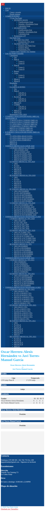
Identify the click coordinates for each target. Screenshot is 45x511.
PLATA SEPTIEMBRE (22, 193)
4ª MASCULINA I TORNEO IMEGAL (24, 122)
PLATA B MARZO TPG (23, 295)
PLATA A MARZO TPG (23, 293)
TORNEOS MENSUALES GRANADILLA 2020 (23, 217)
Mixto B (17, 81)
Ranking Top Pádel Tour (26, 46)
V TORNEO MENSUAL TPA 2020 (22, 203)
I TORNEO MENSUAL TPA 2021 (22, 260)
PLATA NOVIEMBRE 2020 (24, 207)
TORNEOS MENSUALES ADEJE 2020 (19, 146)
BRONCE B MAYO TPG (23, 315)
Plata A (16, 59)
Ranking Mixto (23, 48)
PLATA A (17, 325)
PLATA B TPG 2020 (21, 224)
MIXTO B (17, 112)
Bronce (16, 71)
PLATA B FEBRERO (21, 266)
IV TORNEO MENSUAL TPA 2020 (23, 189)
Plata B (16, 65)
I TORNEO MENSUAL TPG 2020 (22, 219)
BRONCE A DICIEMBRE (23, 252)
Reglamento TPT (24, 50)
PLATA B (17, 97)
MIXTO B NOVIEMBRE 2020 (25, 215)
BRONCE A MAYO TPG (23, 313)
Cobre (16, 73)
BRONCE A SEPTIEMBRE (24, 281)
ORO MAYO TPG (20, 307)
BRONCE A (18, 329)
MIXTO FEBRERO (21, 272)
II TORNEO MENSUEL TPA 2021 (22, 274)
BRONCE (17, 103)
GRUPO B (22, 95)
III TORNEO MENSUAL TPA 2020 (22, 175)
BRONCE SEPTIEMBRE (23, 197)
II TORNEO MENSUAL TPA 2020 (22, 162)
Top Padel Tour (15, 38)
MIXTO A (17, 110)
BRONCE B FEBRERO (22, 270)
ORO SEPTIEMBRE (21, 191)
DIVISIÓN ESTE (20, 28)
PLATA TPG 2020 (20, 223)
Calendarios (14, 55)
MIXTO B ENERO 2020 (23, 160)
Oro (15, 57)
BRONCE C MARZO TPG (24, 301)
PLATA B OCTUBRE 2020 (24, 236)
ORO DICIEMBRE (21, 246)
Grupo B (21, 63)
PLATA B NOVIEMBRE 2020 (25, 209)
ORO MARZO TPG (21, 291)
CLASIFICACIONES (17, 87)
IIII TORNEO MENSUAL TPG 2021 (23, 337)
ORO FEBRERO (20, 262)
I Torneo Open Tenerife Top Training (22, 52)
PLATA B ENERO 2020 (22, 154)
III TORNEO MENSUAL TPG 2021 (23, 321)
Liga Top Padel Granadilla (14, 53)
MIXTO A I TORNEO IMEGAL (21, 128)
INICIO (8, 8)
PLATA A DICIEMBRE (22, 248)
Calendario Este (23, 34)
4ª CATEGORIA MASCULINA (21, 138)
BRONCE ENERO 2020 (23, 156)
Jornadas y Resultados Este (27, 32)
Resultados (13, 83)
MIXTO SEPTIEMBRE (22, 285)
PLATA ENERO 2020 (22, 152)
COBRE (17, 105)
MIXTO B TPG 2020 (21, 228)
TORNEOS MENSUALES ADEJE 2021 (19, 258)
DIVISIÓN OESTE (21, 20)
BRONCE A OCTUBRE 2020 (25, 238)
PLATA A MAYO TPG (22, 309)
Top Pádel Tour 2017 (21, 44)
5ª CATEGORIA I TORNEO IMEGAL (23, 124)
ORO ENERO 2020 (21, 150)
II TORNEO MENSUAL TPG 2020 (22, 230)
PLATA (16, 166)
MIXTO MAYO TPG (21, 319)
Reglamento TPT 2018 (26, 42)
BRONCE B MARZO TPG (24, 299)
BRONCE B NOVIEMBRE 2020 (26, 213)
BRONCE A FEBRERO (22, 268)
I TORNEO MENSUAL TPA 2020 (22, 148)
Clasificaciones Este (25, 30)
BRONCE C (18, 333)
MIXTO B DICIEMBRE (23, 256)
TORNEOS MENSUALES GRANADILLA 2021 (23, 287)
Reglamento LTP (20, 36)
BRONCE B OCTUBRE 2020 (25, 240)
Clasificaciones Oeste (25, 22)
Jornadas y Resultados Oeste (28, 24)
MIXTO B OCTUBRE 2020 (24, 242)
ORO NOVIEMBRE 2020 (23, 205)
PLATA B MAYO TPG (22, 311)
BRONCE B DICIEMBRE (23, 254)
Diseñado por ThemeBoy (9, 509)
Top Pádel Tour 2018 (21, 40)
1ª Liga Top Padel (16, 18)
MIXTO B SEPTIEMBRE (23, 201)
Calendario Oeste (24, 26)
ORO (16, 164)
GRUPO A (22, 93)
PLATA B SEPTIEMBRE (23, 195)
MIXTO (17, 335)
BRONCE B (18, 331)
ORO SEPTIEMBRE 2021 (23, 276)
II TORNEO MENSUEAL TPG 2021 (23, 305)
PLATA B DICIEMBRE (22, 250)
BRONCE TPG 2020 (21, 226)
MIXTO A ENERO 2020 (23, 158)
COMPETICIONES (12, 16)
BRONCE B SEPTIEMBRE (24, 199)
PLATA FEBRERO (21, 264)
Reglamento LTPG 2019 (18, 114)
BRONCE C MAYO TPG (23, 317)
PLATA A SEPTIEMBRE (23, 278)
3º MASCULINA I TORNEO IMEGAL (24, 120)
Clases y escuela (15, 12)
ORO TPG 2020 (20, 221)
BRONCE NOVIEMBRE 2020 (25, 211)
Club (7, 10)
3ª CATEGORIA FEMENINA (20, 140)
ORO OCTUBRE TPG (22, 232)
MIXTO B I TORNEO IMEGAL (21, 130)
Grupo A (21, 61)
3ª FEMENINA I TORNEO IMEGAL (23, 126)
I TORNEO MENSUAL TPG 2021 (22, 289)
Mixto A (17, 79)
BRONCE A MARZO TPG (24, 297)
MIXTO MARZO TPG (22, 303)
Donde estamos (15, 14)
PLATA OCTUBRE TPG (23, 234)
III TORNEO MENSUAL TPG (21, 244)
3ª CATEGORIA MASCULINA (21, 136)
